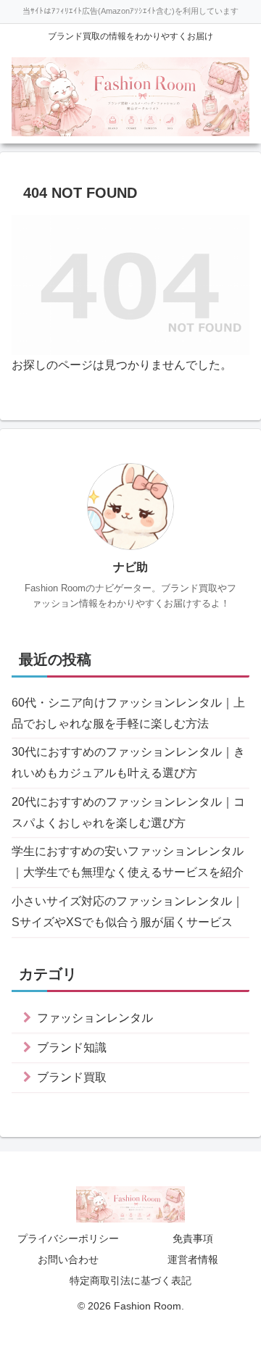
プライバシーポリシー (68, 1238)
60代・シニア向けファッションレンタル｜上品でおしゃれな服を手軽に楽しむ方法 (128, 713)
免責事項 (193, 1238)
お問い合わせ (68, 1259)
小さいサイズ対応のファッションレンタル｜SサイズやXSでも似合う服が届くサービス (128, 911)
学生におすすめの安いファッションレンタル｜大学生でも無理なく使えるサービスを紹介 (128, 861)
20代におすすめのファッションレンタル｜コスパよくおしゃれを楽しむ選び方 (128, 812)
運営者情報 (192, 1259)
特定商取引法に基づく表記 (130, 1280)
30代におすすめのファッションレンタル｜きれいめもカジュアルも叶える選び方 (128, 762)
